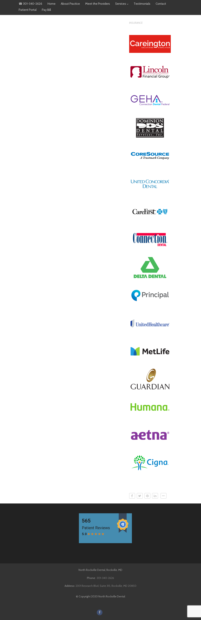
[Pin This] (147, 496)
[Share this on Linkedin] (155, 496)
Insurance (136, 22)
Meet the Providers (97, 4)
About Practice (70, 4)
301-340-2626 (105, 578)
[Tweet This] (140, 496)
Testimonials (142, 4)
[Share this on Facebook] (132, 496)
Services (120, 4)
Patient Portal (28, 10)
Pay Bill (46, 10)
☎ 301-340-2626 (30, 4)
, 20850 (106, 586)
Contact (161, 4)
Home (52, 4)
